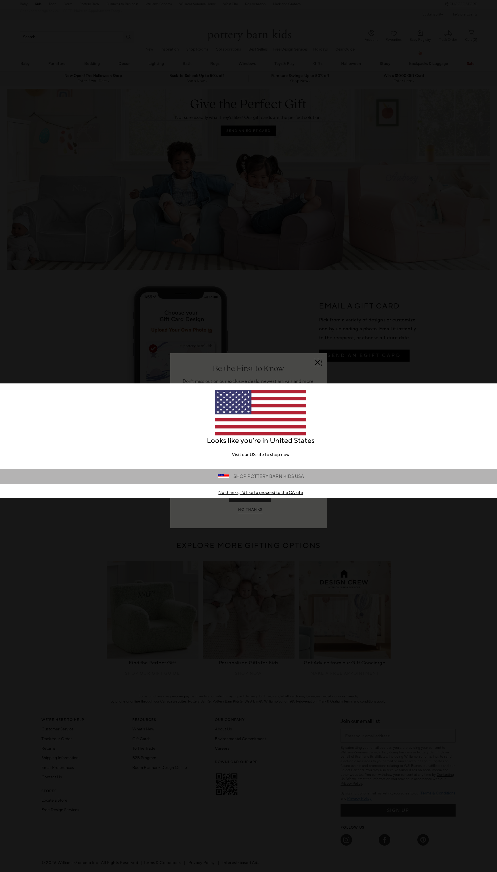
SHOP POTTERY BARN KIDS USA (269, 476)
